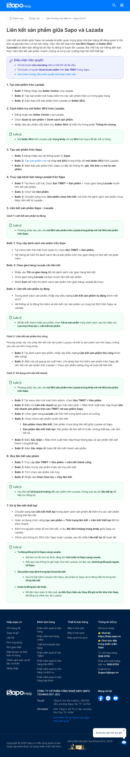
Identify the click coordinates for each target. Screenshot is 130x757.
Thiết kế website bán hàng (48, 646)
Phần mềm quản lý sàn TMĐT (49, 654)
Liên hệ (10, 637)
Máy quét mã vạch (78, 637)
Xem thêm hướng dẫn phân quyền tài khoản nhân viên (46, 74)
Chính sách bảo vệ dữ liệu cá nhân (18, 662)
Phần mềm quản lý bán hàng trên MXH (49, 662)
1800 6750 (104, 656)
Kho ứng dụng (14, 642)
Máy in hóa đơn (76, 628)
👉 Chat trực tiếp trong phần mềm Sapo (107, 644)
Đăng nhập (12, 668)
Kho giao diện (14, 647)
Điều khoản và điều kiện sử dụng (17, 653)
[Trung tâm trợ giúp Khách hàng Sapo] (19, 6)
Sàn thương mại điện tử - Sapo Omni (65, 18)
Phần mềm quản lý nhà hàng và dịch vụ (49, 670)
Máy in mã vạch (76, 632)
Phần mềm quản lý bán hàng (49, 630)
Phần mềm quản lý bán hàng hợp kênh (49, 679)
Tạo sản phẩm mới (36, 160)
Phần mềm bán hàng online (48, 638)
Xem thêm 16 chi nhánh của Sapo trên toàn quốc (71, 719)
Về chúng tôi (13, 628)
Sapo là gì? (13, 632)
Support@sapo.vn (108, 672)
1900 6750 (113, 664)
